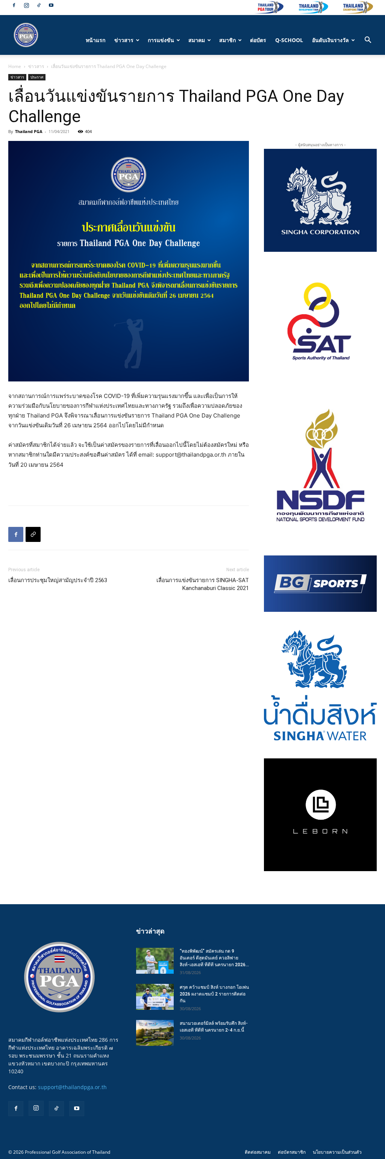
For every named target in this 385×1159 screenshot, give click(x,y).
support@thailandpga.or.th (72, 1087)
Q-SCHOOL (289, 40)
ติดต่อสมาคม (258, 1152)
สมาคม (196, 40)
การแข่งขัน (161, 40)
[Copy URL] (33, 534)
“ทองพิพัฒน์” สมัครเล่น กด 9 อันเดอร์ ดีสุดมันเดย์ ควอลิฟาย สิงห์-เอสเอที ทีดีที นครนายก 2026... (214, 958)
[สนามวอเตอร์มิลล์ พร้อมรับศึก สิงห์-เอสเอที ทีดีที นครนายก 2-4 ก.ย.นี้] (155, 1033)
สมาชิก (227, 40)
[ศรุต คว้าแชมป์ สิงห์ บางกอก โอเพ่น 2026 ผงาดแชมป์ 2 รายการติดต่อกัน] (155, 997)
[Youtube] (51, 5)
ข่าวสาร (123, 40)
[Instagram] (26, 5)
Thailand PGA (28, 131)
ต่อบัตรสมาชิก (292, 1152)
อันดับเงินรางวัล (330, 40)
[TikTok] (38, 5)
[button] (368, 40)
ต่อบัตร (258, 40)
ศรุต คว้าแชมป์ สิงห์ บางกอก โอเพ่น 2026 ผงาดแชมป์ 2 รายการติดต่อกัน (214, 994)
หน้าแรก (95, 40)
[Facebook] (14, 5)
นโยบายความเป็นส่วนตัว (337, 1152)
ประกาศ (36, 77)
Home (14, 66)
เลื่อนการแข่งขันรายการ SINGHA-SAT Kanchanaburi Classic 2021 (202, 584)
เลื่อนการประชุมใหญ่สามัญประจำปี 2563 (57, 580)
